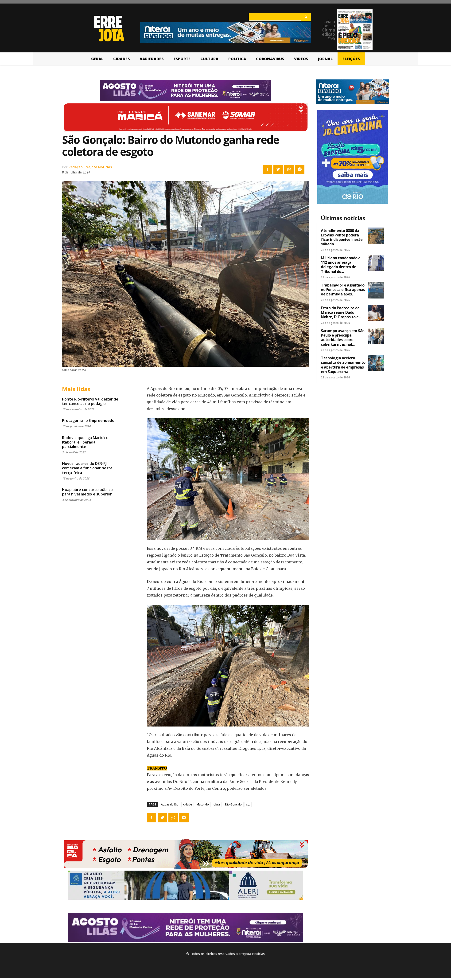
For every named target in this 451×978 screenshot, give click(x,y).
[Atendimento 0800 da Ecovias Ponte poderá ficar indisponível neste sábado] (376, 236)
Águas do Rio (170, 804)
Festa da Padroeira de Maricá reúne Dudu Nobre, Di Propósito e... (341, 312)
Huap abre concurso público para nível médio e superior (87, 492)
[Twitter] (278, 169)
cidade (187, 804)
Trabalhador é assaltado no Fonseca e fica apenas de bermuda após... (343, 290)
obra (217, 804)
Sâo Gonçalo (233, 804)
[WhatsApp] (289, 169)
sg (248, 804)
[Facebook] (267, 169)
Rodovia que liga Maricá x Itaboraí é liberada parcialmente (85, 442)
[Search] (306, 17)
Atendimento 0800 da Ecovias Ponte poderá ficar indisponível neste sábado (341, 237)
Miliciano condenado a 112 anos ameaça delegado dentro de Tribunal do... (341, 264)
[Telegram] (299, 169)
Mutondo (203, 804)
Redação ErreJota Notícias (90, 167)
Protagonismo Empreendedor (89, 420)
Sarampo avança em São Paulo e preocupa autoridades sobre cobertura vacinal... (343, 337)
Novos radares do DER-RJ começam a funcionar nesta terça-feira (87, 468)
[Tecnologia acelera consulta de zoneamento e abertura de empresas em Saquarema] (376, 363)
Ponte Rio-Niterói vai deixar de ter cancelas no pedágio (90, 401)
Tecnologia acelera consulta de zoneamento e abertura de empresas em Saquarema (343, 364)
